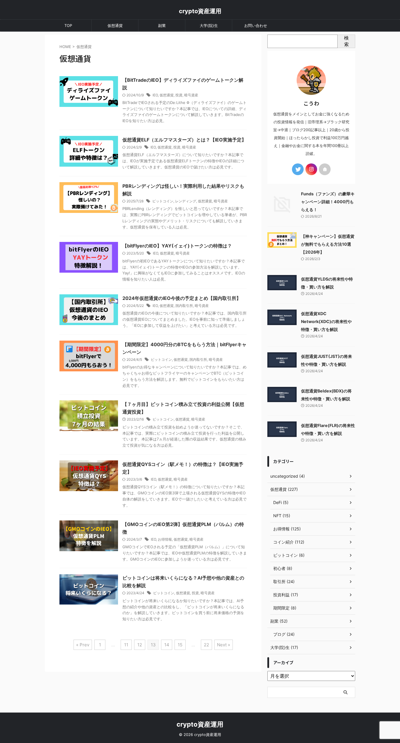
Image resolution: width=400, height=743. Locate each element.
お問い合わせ (255, 25)
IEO (155, 95)
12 (139, 645)
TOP (68, 25)
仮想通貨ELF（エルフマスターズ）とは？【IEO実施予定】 (184, 140)
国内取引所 (184, 305)
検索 (346, 41)
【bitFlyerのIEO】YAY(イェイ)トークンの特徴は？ (177, 246)
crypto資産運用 (200, 11)
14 (166, 645)
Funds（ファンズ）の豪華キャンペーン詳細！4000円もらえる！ (328, 201)
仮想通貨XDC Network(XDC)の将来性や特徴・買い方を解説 (326, 321)
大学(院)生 (209, 25)
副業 (162, 25)
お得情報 (165, 539)
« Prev (82, 645)
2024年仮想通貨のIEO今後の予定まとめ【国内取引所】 (181, 298)
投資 (178, 95)
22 (206, 645)
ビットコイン (162, 201)
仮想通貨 (115, 25)
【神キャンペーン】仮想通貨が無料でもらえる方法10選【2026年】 (327, 244)
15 (180, 645)
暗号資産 (191, 95)
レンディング (185, 201)
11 (126, 645)
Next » (223, 645)
